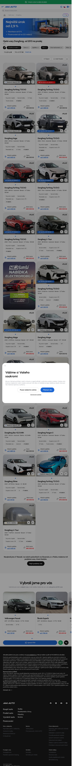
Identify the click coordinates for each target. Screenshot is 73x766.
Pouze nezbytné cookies (28, 390)
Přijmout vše (47, 390)
